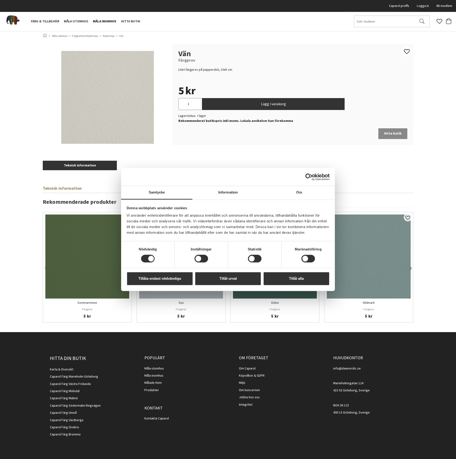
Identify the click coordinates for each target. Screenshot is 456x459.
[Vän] (107, 97)
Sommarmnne (87, 303)
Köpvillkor (246, 375)
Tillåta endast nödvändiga (159, 278)
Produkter (151, 390)
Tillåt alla (296, 278)
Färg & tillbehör (45, 21)
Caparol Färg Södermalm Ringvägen (75, 405)
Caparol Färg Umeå (63, 412)
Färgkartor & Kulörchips (85, 36)
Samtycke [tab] (157, 192)
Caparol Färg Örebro (64, 427)
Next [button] (410, 267)
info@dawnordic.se (347, 368)
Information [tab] (228, 192)
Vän (121, 36)
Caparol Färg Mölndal (65, 391)
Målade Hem (153, 382)
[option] (87, 267)
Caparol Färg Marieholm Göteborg (74, 376)
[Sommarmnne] (87, 257)
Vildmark (369, 303)
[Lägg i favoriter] (408, 217)
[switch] (201, 259)
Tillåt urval (228, 278)
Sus (181, 303)
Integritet (245, 404)
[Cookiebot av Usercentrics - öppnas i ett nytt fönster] (309, 176)
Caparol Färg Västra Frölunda (70, 384)
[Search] (421, 21)
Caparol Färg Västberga (66, 420)
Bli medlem (444, 5)
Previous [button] (45, 267)
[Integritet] (252, 404)
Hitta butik (130, 21)
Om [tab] (299, 192)
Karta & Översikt (61, 369)
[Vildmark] (369, 257)
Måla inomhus (104, 21)
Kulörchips (108, 36)
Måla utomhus (76, 21)
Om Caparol (247, 368)
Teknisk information (80, 165)
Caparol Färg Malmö (64, 398)
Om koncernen (249, 390)
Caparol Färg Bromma (65, 434)
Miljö (242, 382)
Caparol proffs (399, 5)
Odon (275, 303)
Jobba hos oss (249, 397)
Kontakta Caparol (156, 418)
